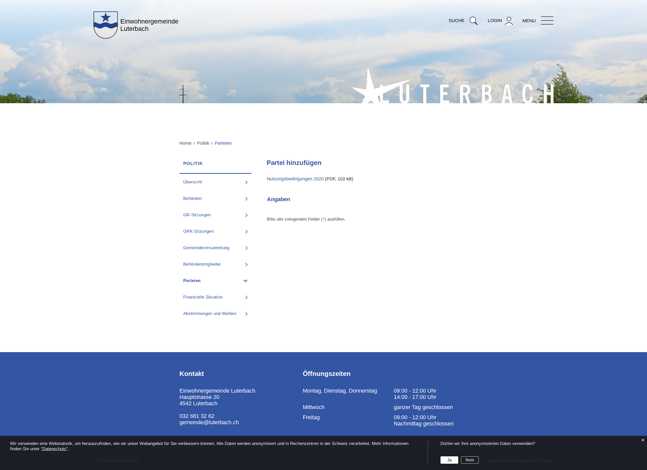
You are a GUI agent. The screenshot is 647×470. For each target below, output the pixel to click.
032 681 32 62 (196, 416)
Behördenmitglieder (202, 264)
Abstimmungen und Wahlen (209, 313)
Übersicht (192, 182)
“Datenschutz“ (54, 448)
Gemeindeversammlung (206, 247)
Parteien (205, 280)
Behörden (192, 198)
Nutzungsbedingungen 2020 (295, 178)
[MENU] (547, 20)
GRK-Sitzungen (198, 231)
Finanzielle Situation (203, 297)
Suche (457, 20)
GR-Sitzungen (197, 214)
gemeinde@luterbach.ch (209, 422)
